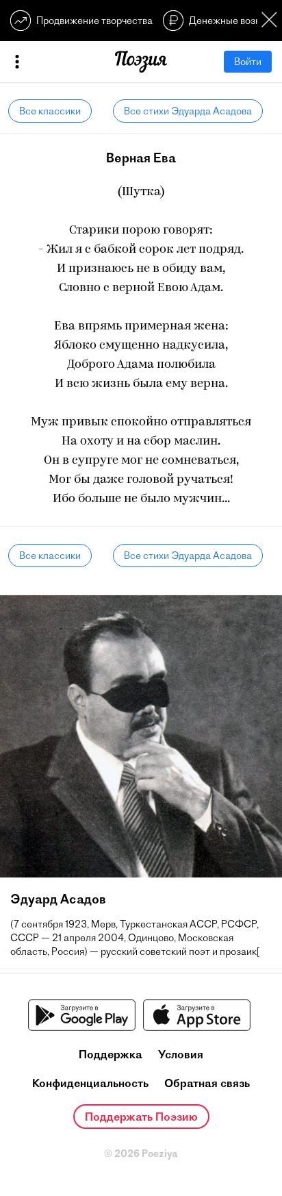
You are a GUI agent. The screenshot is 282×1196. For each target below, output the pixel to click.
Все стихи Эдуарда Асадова (188, 111)
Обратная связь (207, 1083)
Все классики (50, 111)
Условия (180, 1054)
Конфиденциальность (90, 1083)
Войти (247, 61)
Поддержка (110, 1054)
